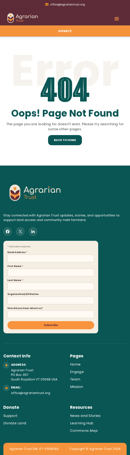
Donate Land (14, 423)
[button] (116, 19)
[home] (21, 18)
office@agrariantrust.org (30, 393)
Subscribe (51, 325)
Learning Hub (81, 423)
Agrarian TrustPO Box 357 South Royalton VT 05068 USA (34, 374)
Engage (77, 372)
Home (75, 364)
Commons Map (84, 431)
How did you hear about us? (25, 308)
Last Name (15, 280)
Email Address (17, 252)
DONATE (65, 31)
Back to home (65, 140)
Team (75, 379)
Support (10, 416)
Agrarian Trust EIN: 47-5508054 (34, 448)
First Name (15, 266)
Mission (76, 387)
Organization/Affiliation (23, 294)
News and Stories (85, 416)
